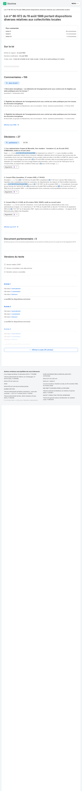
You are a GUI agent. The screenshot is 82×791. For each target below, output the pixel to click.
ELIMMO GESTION (9, 389)
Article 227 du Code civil (50, 378)
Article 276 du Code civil (11, 381)
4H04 (5, 384)
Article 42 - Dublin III (49, 381)
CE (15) (25, 142)
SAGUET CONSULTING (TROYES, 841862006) (56, 395)
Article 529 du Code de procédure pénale (16, 386)
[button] (41, 184)
